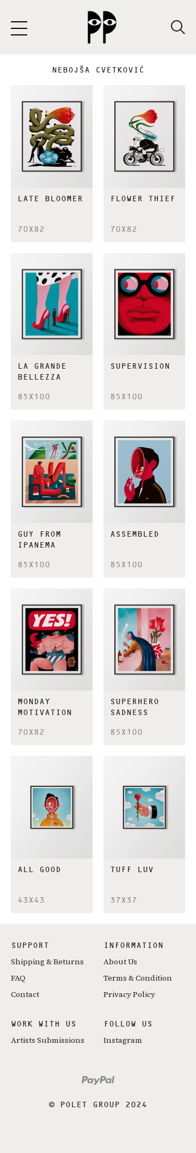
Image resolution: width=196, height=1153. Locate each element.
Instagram (122, 1040)
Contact (25, 994)
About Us (120, 961)
